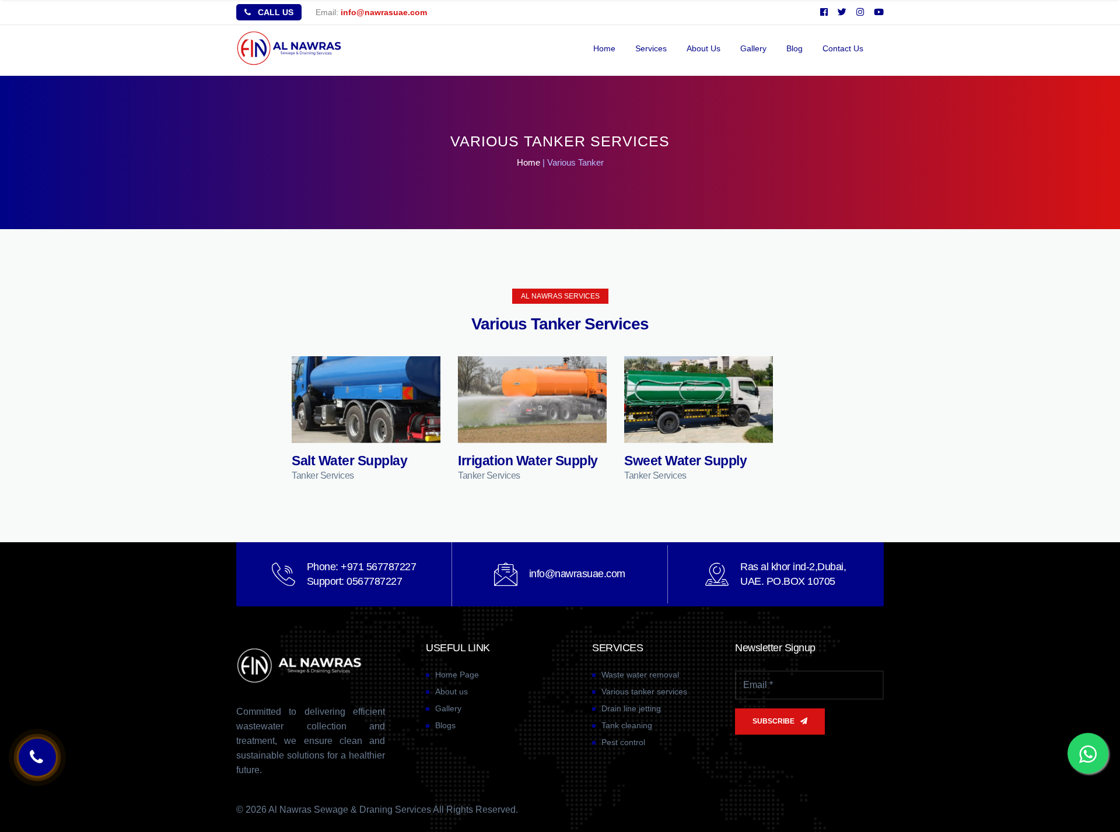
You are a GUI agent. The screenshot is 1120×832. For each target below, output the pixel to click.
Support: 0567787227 (354, 581)
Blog (794, 48)
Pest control (623, 742)
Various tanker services (644, 691)
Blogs (445, 725)
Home (604, 48)
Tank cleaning (626, 725)
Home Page (457, 674)
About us (703, 48)
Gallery (753, 48)
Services (651, 48)
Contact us (842, 48)
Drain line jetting (631, 708)
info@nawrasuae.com (384, 12)
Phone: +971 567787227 (361, 567)
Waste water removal (640, 674)
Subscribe (773, 721)
